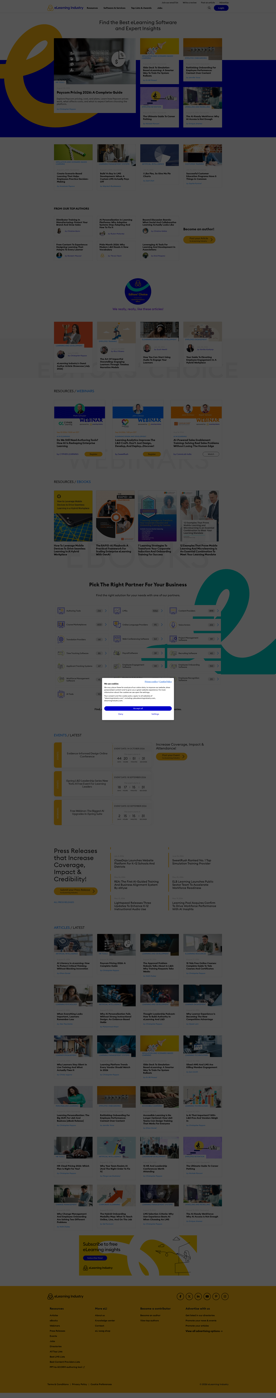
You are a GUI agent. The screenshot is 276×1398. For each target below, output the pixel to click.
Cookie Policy (165, 681)
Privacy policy (151, 681)
